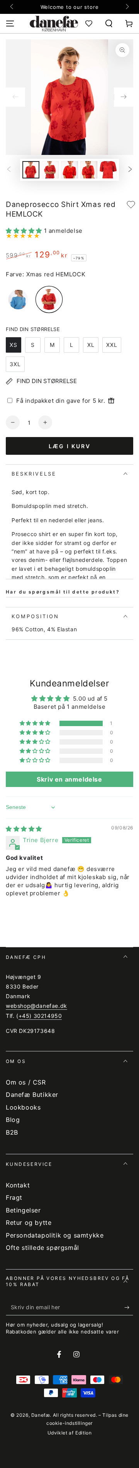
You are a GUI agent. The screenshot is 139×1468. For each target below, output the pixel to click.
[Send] (128, 1307)
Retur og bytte (28, 1222)
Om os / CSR (26, 1082)
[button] (109, 23)
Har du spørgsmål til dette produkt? (63, 592)
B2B (12, 1132)
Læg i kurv (70, 446)
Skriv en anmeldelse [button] (69, 779)
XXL (111, 344)
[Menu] (10, 23)
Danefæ (40, 1415)
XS (13, 344)
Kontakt (18, 1185)
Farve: (15, 274)
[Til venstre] (12, 7)
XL (91, 344)
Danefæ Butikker (32, 1094)
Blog (13, 1119)
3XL (15, 364)
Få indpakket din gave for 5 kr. (60, 400)
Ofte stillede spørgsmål (42, 1247)
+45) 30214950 (40, 1015)
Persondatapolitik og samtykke (54, 1235)
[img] (24, 828)
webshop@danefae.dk (36, 1005)
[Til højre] (126, 7)
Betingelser (23, 1210)
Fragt (14, 1197)
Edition (83, 1433)
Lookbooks (23, 1107)
